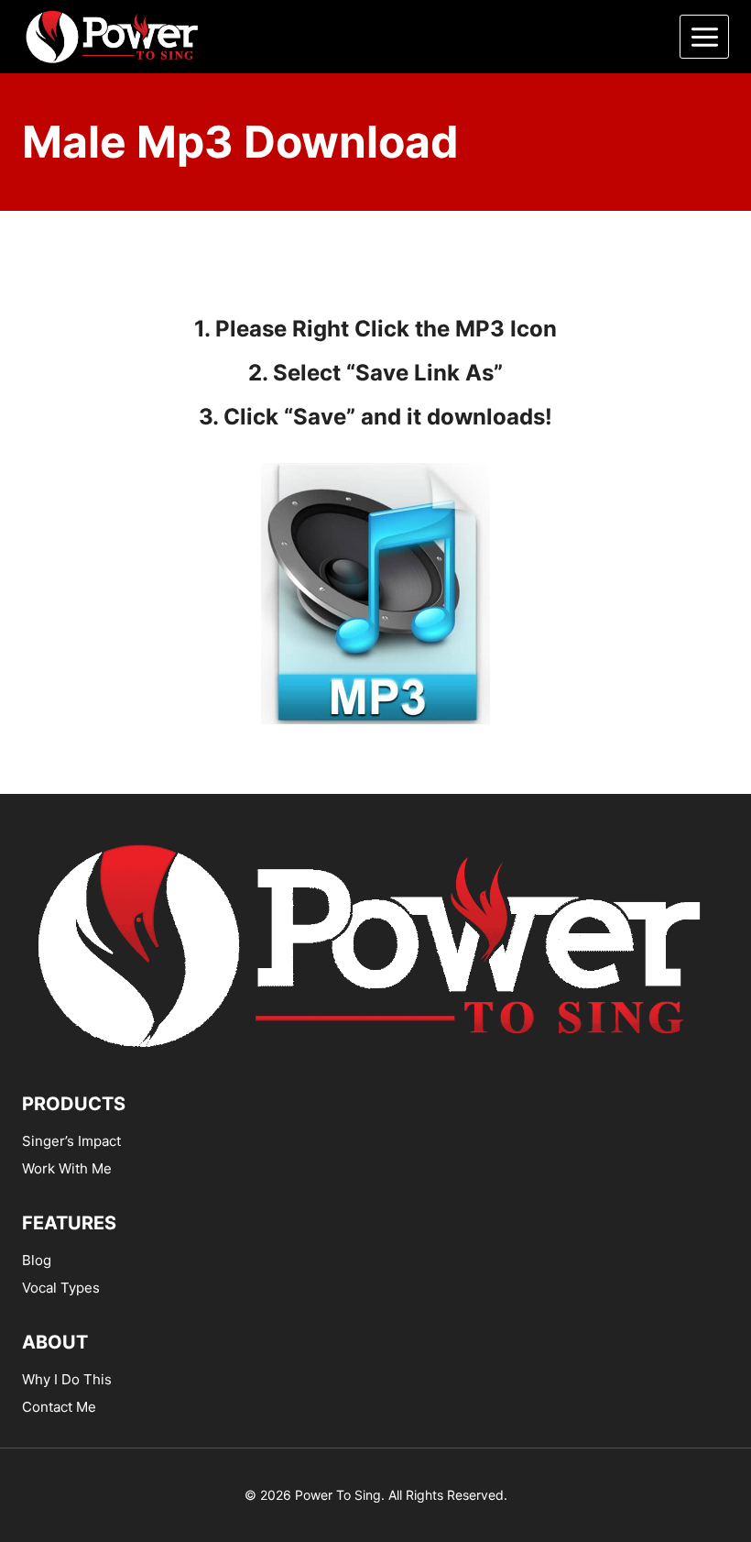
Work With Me (67, 1168)
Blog (36, 1260)
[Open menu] (704, 37)
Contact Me (59, 1406)
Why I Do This (67, 1379)
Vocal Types (61, 1287)
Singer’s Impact (71, 1141)
